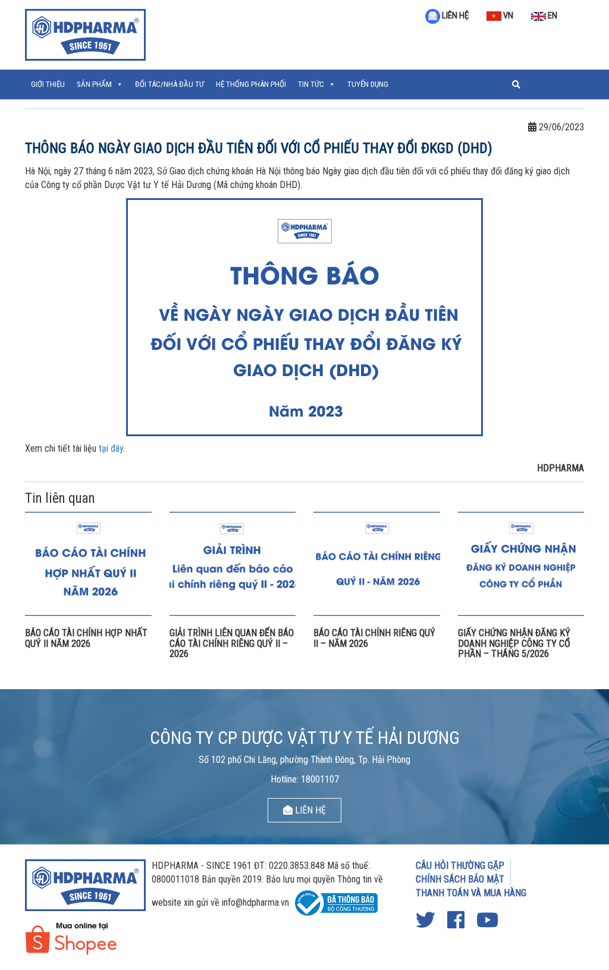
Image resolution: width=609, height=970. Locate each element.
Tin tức (311, 84)
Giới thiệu (48, 84)
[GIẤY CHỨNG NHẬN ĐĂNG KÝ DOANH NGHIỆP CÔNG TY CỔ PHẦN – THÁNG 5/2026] (521, 563)
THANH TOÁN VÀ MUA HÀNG (471, 893)
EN (551, 15)
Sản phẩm (94, 84)
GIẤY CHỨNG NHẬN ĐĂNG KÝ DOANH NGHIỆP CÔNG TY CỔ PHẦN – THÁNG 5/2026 (514, 643)
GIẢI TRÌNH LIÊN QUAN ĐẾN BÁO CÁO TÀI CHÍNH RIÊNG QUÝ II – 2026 (231, 643)
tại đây (111, 448)
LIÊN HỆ (454, 15)
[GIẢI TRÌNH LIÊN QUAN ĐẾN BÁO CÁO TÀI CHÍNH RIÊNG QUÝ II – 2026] (232, 563)
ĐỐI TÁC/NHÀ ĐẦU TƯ (169, 84)
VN (507, 15)
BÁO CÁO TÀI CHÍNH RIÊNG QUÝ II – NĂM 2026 (374, 638)
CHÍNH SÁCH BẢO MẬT (460, 879)
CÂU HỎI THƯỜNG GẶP (460, 865)
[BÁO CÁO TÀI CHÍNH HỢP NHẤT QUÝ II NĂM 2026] (88, 563)
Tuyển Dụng (367, 84)
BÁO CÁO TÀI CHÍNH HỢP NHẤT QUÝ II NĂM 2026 (86, 638)
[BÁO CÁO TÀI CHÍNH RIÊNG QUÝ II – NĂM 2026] (376, 563)
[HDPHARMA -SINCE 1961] (85, 33)
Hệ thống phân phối (251, 84)
